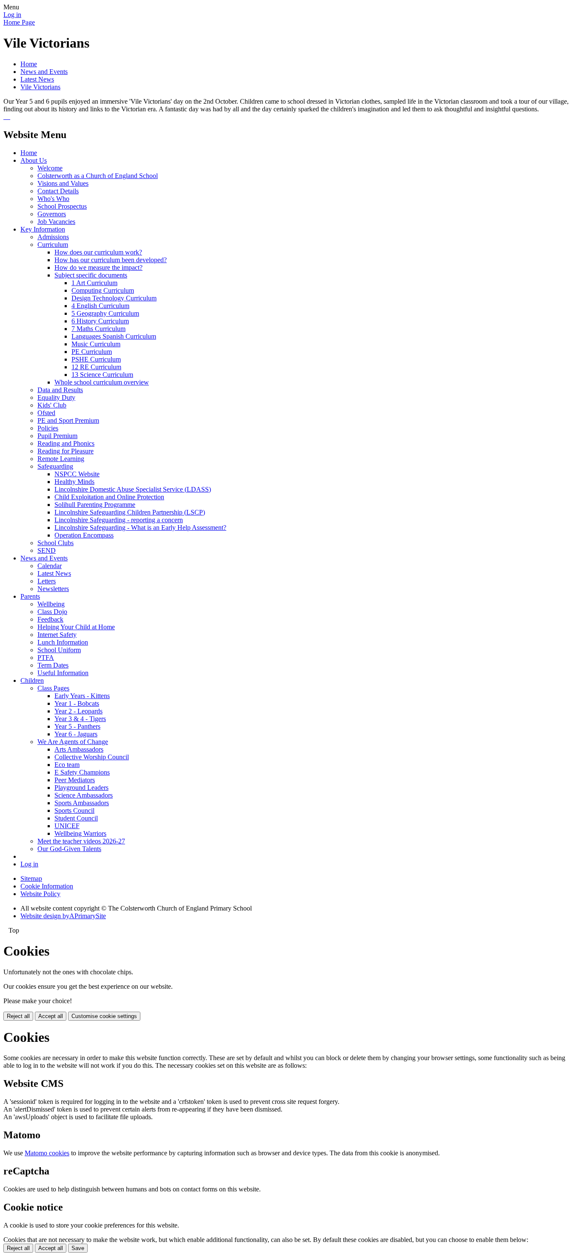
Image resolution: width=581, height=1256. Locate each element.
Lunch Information (62, 642)
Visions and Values (62, 183)
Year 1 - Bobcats (76, 703)
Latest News (37, 79)
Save (77, 1248)
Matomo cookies (47, 1153)
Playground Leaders (81, 787)
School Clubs (55, 542)
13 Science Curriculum (102, 374)
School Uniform (59, 649)
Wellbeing (51, 604)
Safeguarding (55, 466)
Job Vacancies (56, 221)
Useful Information (62, 672)
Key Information (42, 229)
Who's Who (53, 198)
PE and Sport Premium (68, 420)
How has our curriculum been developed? (110, 259)
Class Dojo (52, 611)
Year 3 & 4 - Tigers (80, 718)
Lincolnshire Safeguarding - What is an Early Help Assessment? (140, 527)
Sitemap (31, 878)
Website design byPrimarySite (63, 915)
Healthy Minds (74, 481)
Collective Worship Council (91, 757)
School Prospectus (62, 206)
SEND (46, 550)
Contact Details (58, 191)
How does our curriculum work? (98, 252)
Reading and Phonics (65, 443)
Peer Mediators (74, 780)
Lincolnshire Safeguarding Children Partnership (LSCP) (129, 512)
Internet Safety (57, 634)
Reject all (18, 1016)
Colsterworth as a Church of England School (97, 175)
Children (32, 680)
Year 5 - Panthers (77, 726)
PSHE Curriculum (96, 359)
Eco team (67, 764)
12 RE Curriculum (96, 367)
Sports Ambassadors (81, 802)
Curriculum (52, 244)
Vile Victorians (40, 87)
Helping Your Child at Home (76, 627)
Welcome (50, 168)
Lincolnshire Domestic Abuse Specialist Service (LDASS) (132, 489)
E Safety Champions (82, 772)
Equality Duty (56, 397)
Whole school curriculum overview (101, 382)
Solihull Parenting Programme (94, 504)
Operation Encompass (84, 535)
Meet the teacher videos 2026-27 (81, 841)
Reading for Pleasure (65, 451)
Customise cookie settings (104, 1016)
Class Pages (53, 688)
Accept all (50, 1016)
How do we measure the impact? (98, 267)
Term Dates (52, 665)
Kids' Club (51, 405)
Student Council (76, 818)
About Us (33, 160)
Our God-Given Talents (69, 848)
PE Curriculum (91, 351)
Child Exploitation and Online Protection (109, 497)
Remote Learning (60, 458)
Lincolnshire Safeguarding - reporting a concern (118, 519)
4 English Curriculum (100, 305)
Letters (46, 581)
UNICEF (67, 825)
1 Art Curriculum (94, 282)
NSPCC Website (77, 474)
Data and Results (60, 389)
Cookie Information (46, 886)
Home (28, 64)
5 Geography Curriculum (105, 313)
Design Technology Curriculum (114, 298)
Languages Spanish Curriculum (113, 336)
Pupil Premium (57, 435)
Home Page (19, 22)
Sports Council (74, 810)
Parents (30, 596)
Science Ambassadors (83, 795)
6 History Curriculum (100, 321)
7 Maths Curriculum (98, 328)
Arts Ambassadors (78, 749)
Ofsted (46, 412)
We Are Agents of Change (72, 741)
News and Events (44, 71)
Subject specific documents (90, 275)
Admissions (53, 236)
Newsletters (53, 588)
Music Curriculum (95, 344)
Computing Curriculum (102, 290)
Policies (47, 428)
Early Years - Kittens (82, 695)
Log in (12, 14)
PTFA (45, 657)
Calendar (49, 565)
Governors (51, 214)
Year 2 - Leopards (78, 711)
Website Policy (40, 893)
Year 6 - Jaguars (75, 734)
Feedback (50, 619)
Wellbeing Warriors (80, 833)
